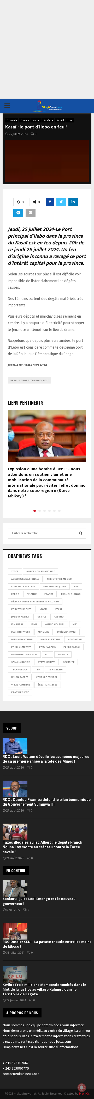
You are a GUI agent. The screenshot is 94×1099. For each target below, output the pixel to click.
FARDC (15, 594)
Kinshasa (17, 624)
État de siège (20, 692)
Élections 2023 (47, 684)
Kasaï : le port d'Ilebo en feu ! (29, 380)
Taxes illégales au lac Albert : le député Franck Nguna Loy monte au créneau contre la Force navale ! (42, 847)
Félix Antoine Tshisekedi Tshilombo (35, 601)
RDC (47, 654)
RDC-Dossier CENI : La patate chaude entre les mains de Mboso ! (47, 944)
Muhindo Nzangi (22, 639)
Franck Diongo (71, 594)
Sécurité (68, 662)
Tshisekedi (55, 669)
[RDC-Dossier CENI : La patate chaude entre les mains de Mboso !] (15, 931)
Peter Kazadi (71, 647)
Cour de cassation (23, 586)
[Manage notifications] (82, 1087)
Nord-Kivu (75, 639)
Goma (44, 609)
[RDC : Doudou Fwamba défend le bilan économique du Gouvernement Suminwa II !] (15, 789)
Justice (41, 616)
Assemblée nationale (25, 579)
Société (60, 120)
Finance (24, 120)
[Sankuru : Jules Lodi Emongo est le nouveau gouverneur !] (15, 888)
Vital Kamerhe (20, 684)
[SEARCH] (80, 533)
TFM (37, 669)
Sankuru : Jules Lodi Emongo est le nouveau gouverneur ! (39, 901)
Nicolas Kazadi (50, 639)
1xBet (15, 571)
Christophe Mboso (59, 579)
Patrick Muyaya (21, 647)
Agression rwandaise (40, 571)
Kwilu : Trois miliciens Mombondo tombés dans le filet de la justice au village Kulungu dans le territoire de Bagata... (44, 989)
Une (70, 120)
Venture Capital (46, 677)
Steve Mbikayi (46, 662)
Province (48, 120)
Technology (19, 669)
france (48, 594)
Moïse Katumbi (66, 631)
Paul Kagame (47, 647)
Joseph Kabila (20, 616)
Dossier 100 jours (54, 586)
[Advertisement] (47, 49)
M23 (75, 624)
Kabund (59, 616)
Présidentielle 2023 (24, 654)
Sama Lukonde (20, 662)
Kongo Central (55, 624)
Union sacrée (19, 677)
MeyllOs (84, 1094)
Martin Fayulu (20, 631)
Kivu (34, 624)
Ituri (58, 609)
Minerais (43, 631)
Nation (36, 120)
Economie (12, 120)
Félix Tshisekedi (21, 609)
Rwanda (63, 654)
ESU (76, 586)
